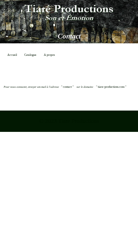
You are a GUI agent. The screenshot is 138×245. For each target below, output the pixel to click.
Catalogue (30, 55)
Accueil (12, 55)
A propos (49, 55)
